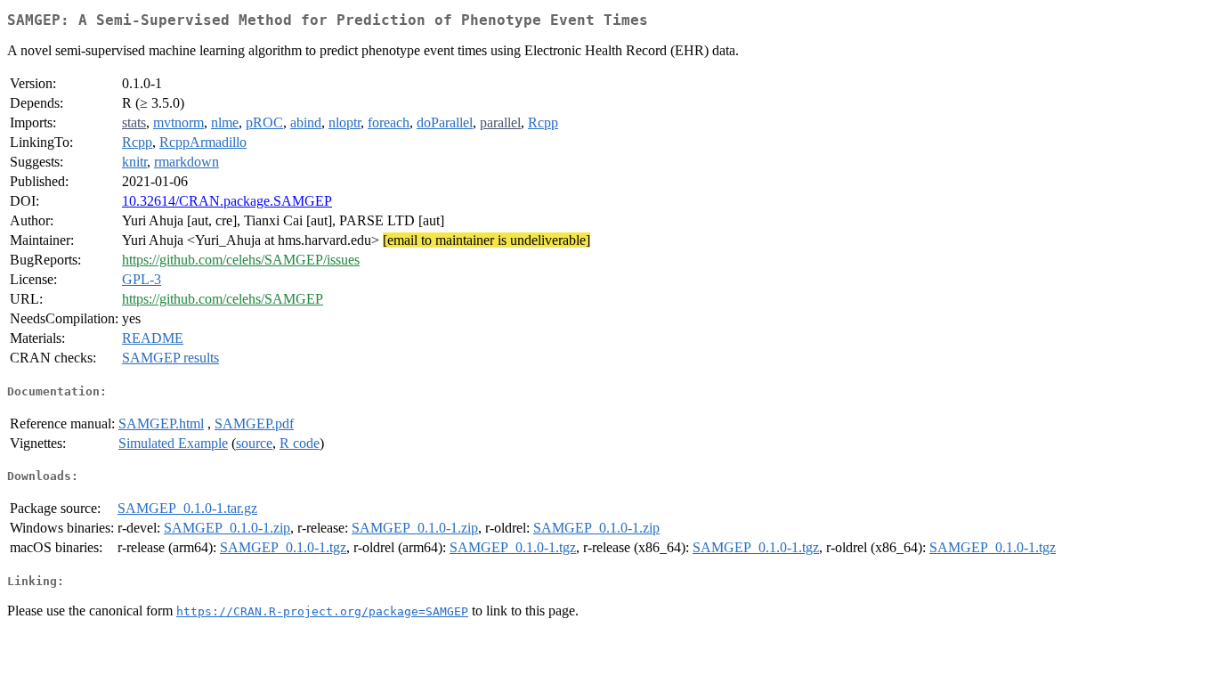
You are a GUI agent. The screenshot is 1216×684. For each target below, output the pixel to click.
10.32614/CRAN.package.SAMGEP (227, 200)
